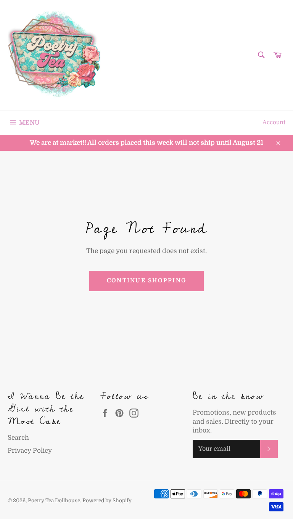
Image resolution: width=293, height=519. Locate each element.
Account (273, 122)
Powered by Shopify (107, 500)
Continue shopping (146, 280)
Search (18, 437)
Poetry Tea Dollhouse (54, 500)
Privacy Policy (30, 450)
